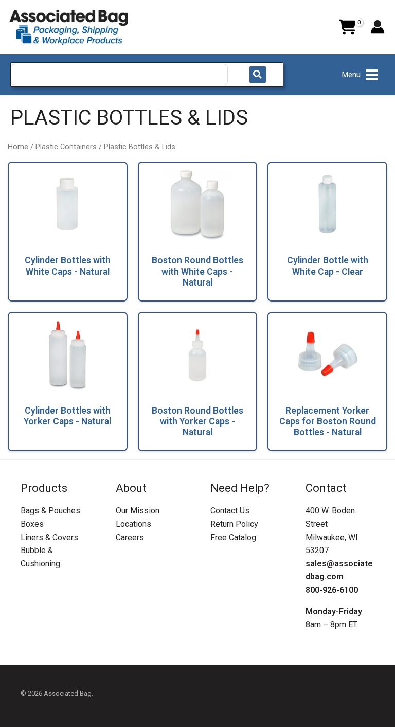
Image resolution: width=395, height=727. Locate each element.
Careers (130, 537)
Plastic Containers (66, 146)
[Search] (257, 74)
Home (18, 146)
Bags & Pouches (50, 511)
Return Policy (234, 524)
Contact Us (229, 511)
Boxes (32, 524)
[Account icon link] (377, 27)
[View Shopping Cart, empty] (347, 27)
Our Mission (137, 511)
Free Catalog (233, 537)
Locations (133, 524)
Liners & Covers (49, 537)
